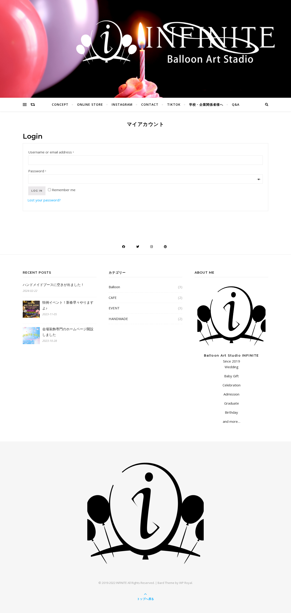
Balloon (114, 287)
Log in (36, 190)
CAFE (113, 297)
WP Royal (185, 583)
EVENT (114, 308)
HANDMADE (118, 318)
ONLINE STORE (90, 104)
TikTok (174, 104)
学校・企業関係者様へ (206, 104)
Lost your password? (44, 200)
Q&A (235, 104)
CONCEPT (60, 104)
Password (37, 171)
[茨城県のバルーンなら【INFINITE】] (145, 513)
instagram (122, 104)
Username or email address (51, 152)
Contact (149, 104)
